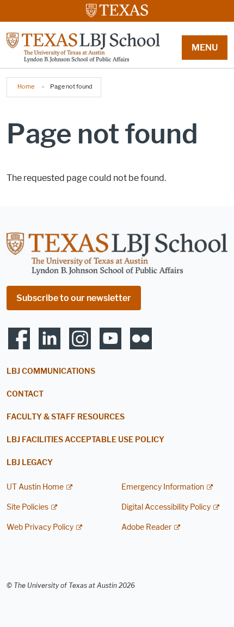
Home (25, 86)
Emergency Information (162, 487)
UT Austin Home (35, 487)
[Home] (83, 47)
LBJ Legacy (30, 462)
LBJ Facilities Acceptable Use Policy (85, 439)
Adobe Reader (146, 527)
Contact (25, 394)
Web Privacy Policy (40, 527)
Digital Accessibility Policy (166, 507)
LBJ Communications (51, 371)
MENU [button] (205, 47)
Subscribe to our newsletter (73, 298)
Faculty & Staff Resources (66, 417)
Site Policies (27, 507)
